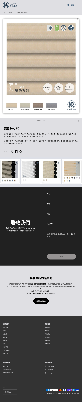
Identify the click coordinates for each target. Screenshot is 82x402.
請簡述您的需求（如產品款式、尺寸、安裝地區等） (61, 235)
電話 (48, 214)
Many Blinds (62, 393)
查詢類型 (50, 224)
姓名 (48, 194)
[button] (78, 121)
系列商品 (11, 12)
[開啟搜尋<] (68, 5)
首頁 (4, 12)
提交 (61, 256)
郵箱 (48, 204)
